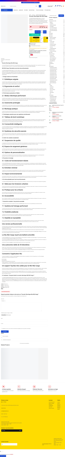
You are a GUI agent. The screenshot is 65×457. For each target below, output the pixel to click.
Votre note (2, 298)
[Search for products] (40, 6)
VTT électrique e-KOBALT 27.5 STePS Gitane (5, 359)
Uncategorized (51, 63)
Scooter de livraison (53, 44)
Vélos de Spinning (52, 59)
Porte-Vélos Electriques (53, 27)
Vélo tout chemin (52, 89)
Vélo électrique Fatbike (53, 96)
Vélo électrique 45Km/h (53, 67)
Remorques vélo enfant (53, 29)
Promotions (40, 50)
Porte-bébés (52, 26)
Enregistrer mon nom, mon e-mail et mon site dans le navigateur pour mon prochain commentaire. (16, 328)
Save (32, 54)
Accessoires (51, 19)
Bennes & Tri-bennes (53, 37)
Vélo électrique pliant (53, 78)
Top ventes (38, 51)
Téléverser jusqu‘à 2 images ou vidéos (6, 312)
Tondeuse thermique (53, 51)
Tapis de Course (52, 56)
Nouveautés (35, 50)
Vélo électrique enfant (53, 73)
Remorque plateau (52, 38)
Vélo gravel (51, 88)
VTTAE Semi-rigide (53, 100)
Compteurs (51, 23)
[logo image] (3, 6)
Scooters (34, 51)
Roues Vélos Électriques (53, 30)
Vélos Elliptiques (52, 60)
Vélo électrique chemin (53, 71)
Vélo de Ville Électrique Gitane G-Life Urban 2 (36, 359)
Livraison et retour (33, 43)
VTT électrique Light (53, 99)
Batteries (51, 22)
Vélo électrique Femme (53, 74)
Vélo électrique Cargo (53, 70)
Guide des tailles (32, 44)
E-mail (2, 323)
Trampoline (50, 62)
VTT (50, 93)
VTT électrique (51, 95)
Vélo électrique (51, 66)
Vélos (50, 84)
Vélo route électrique (53, 82)
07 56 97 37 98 (3, 408)
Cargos (51, 85)
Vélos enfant (52, 92)
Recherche (61, 15)
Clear (1, 371)
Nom (2, 318)
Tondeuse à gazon (52, 49)
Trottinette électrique (53, 48)
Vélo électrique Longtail (53, 77)
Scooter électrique (52, 45)
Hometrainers (52, 55)
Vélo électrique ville (36, 52)
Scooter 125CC (52, 41)
